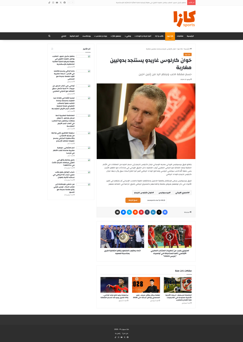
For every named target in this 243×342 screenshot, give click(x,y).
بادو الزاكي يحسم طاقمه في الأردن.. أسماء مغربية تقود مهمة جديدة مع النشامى (64, 75)
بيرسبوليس (164, 192)
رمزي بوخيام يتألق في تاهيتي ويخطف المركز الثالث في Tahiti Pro (63, 162)
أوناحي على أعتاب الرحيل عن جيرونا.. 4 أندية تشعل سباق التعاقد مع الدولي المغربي (63, 88)
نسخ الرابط (133, 200)
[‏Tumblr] (147, 212)
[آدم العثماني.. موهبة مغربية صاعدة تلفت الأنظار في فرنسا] (83, 151)
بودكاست (86, 36)
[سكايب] (129, 212)
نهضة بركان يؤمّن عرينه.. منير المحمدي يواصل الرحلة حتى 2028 (146, 296)
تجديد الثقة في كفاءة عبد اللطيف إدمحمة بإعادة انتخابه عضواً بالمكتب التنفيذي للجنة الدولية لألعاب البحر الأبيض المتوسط (63, 103)
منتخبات (180, 36)
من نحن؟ (125, 333)
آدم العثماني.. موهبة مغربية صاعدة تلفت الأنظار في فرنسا (64, 150)
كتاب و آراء (159, 36)
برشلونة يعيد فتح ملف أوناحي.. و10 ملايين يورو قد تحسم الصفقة (114, 296)
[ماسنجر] (123, 212)
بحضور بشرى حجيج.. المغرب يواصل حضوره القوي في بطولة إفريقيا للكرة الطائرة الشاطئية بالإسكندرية (151, 2)
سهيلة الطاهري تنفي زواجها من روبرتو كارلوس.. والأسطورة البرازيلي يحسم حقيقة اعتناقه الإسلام (63, 137)
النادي (63, 36)
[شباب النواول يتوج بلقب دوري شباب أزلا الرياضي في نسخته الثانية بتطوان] (83, 175)
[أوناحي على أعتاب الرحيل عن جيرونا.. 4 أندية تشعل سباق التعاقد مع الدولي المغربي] (83, 89)
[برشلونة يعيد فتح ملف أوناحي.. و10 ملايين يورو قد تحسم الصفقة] (114, 285)
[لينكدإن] (153, 212)
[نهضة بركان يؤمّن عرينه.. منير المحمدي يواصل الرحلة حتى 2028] (146, 285)
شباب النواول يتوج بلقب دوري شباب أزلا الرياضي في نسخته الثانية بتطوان (64, 174)
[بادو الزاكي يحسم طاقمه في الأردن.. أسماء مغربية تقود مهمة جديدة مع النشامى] (83, 74)
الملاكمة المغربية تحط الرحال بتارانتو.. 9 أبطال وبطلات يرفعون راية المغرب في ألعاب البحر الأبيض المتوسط (63, 121)
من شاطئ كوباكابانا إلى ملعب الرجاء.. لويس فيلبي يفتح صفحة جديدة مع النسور (64, 188)
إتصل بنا (117, 333)
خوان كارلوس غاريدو (143, 192)
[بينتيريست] (141, 212)
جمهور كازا (116, 36)
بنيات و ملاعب (101, 36)
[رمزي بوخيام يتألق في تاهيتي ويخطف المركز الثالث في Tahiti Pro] (83, 163)
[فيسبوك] (165, 212)
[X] (159, 212)
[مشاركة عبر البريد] (117, 212)
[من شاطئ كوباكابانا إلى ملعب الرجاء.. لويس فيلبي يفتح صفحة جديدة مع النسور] (83, 187)
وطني (128, 36)
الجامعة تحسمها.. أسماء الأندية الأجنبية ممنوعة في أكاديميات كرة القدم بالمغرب (178, 298)
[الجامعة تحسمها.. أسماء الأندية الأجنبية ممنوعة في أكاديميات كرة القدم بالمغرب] (178, 285)
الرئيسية (190, 36)
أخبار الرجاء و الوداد (143, 36)
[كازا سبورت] (185, 19)
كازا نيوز (170, 36)
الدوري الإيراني (181, 192)
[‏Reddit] (135, 212)
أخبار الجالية (74, 36)
